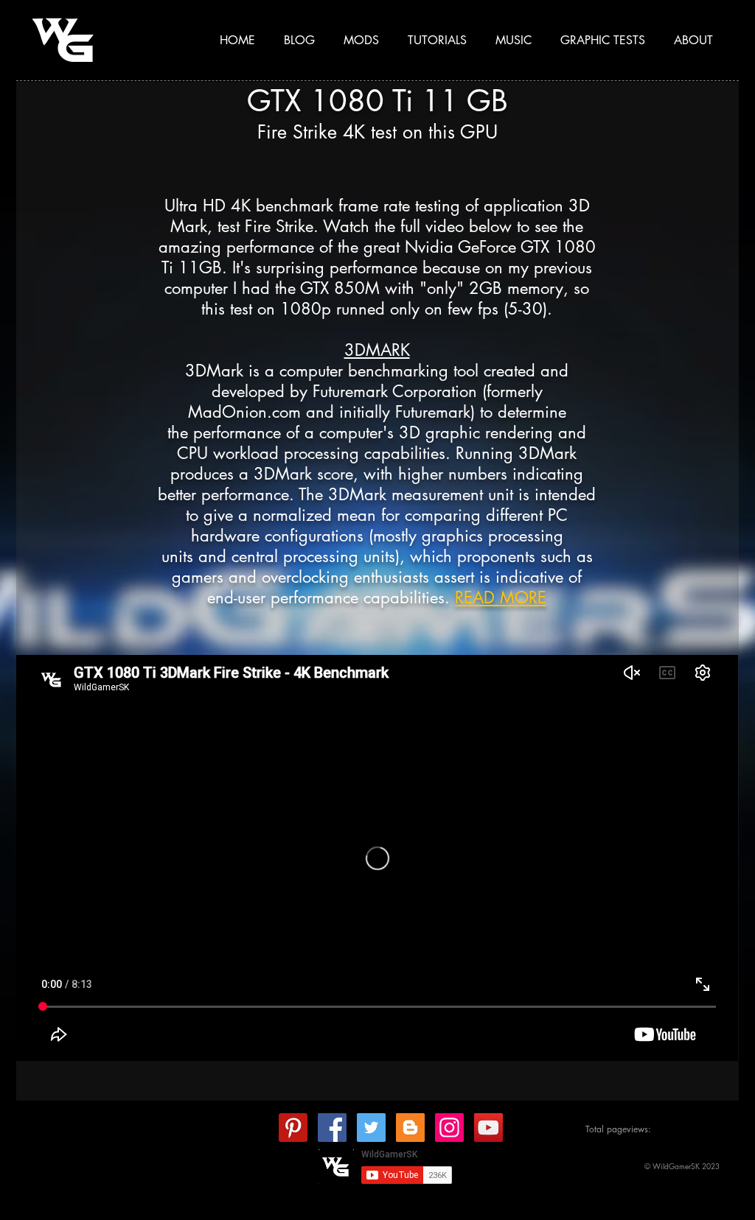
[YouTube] (488, 1127)
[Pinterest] (293, 1127)
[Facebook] (332, 1127)
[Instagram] (449, 1127)
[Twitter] (371, 1127)
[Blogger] (410, 1127)
